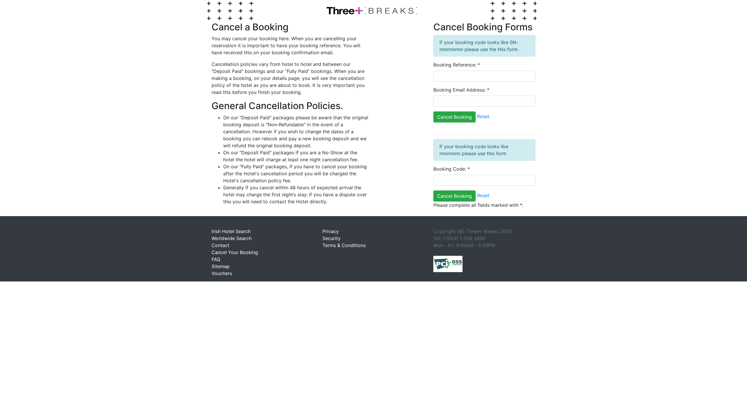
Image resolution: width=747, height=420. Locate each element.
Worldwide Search (232, 238)
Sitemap (221, 266)
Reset (483, 117)
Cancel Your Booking (235, 252)
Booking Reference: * (456, 65)
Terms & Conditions (344, 245)
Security (331, 238)
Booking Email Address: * (461, 90)
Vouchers (222, 273)
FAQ (216, 259)
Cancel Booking (454, 117)
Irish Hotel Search (231, 231)
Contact (220, 245)
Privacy (330, 231)
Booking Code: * (451, 169)
